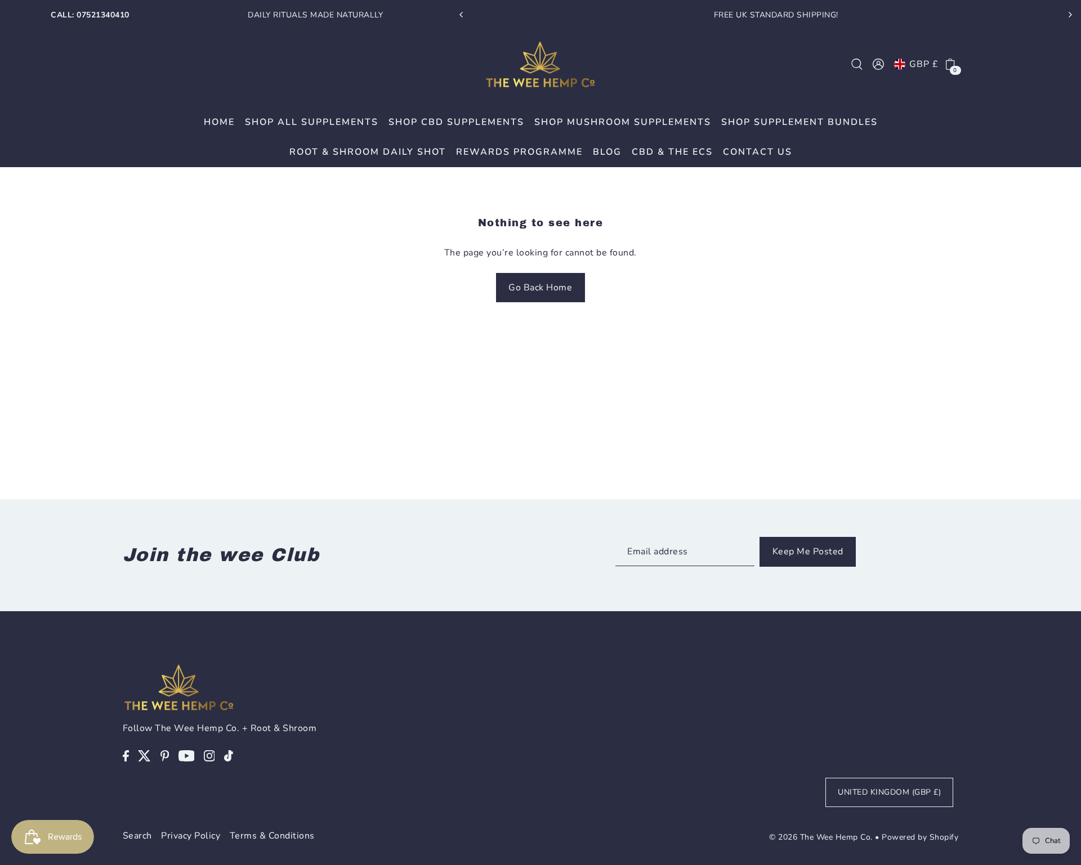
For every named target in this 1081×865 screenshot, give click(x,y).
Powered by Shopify (920, 837)
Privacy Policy (190, 836)
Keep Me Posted (807, 551)
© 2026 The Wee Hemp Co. (821, 837)
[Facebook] (126, 755)
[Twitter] (144, 755)
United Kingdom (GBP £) (889, 792)
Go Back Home (540, 287)
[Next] (1069, 14)
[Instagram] (209, 755)
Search (137, 836)
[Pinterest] (164, 755)
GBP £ (924, 64)
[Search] (856, 64)
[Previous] (461, 14)
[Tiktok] (228, 755)
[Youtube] (186, 755)
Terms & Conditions (272, 836)
